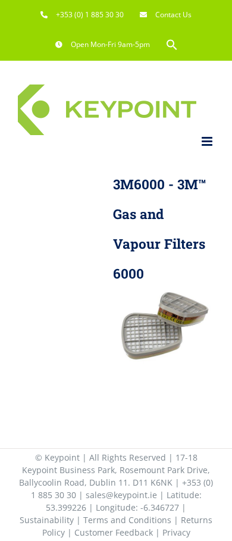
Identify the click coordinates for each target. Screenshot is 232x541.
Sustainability (47, 520)
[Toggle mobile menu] (208, 141)
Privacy (176, 532)
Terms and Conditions (127, 520)
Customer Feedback (113, 532)
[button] (172, 45)
